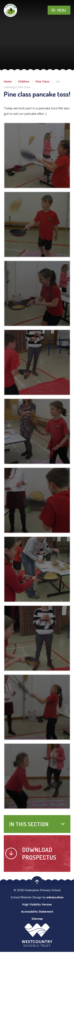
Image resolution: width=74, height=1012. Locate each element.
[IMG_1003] (37, 155)
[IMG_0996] (37, 293)
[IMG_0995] (37, 362)
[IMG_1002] (37, 224)
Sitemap (37, 919)
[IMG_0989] (37, 569)
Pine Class (42, 81)
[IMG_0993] (37, 431)
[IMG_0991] (37, 500)
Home (8, 81)
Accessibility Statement (37, 911)
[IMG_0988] (37, 638)
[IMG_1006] (37, 776)
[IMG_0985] (37, 707)
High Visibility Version (37, 904)
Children (23, 81)
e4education (55, 897)
